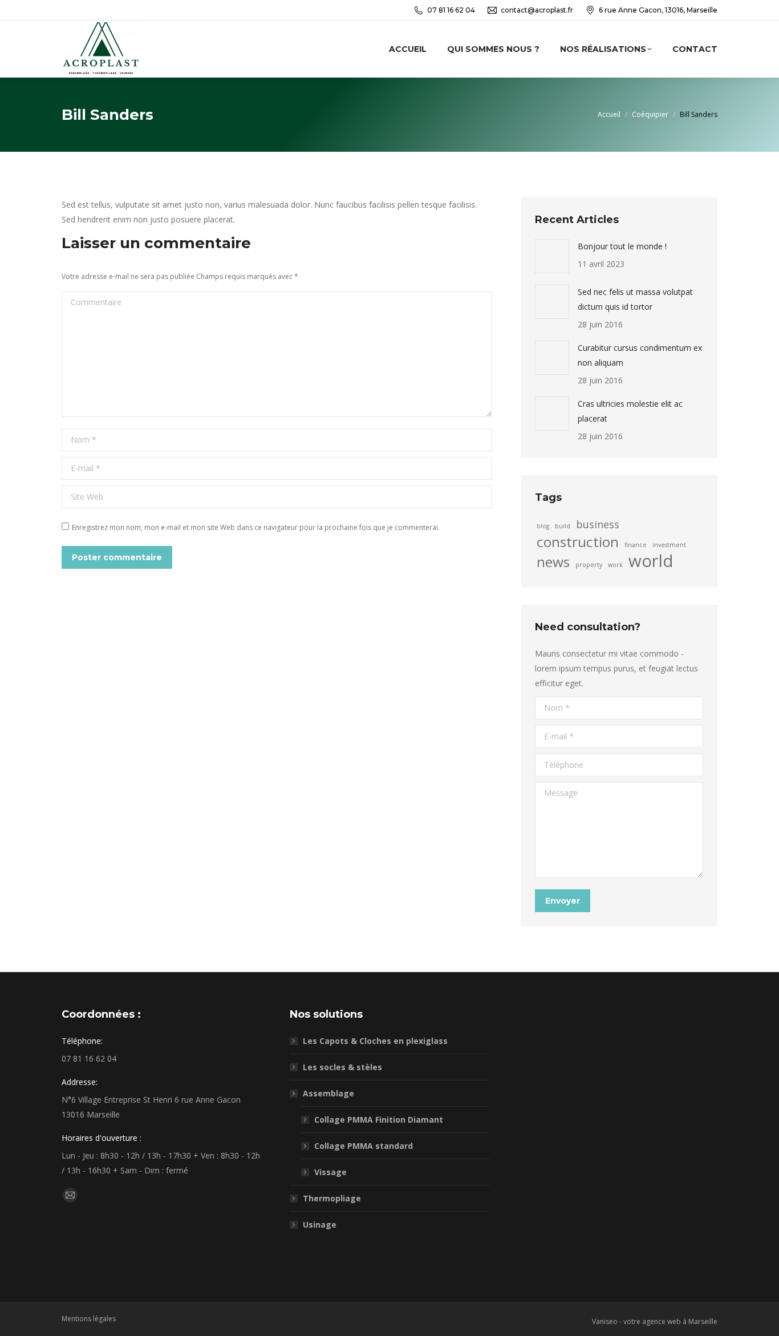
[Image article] (552, 256)
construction (578, 542)
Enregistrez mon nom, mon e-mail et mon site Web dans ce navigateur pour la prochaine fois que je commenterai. (256, 527)
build (562, 526)
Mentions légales (89, 1318)
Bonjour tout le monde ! (622, 246)
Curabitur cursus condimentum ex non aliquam (640, 355)
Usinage (319, 1224)
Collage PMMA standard (363, 1145)
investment (669, 545)
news (553, 561)
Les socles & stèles (342, 1067)
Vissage (330, 1172)
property (588, 565)
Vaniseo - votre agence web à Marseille (654, 1321)
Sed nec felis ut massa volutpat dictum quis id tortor (635, 299)
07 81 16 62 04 (451, 10)
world (650, 560)
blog (543, 526)
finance (635, 545)
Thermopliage (332, 1198)
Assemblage (328, 1093)
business (597, 524)
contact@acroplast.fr (537, 10)
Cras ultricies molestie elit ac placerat (630, 411)
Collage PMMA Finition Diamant (378, 1119)
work (615, 565)
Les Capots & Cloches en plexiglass (375, 1040)
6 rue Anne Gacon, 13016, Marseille (658, 10)
